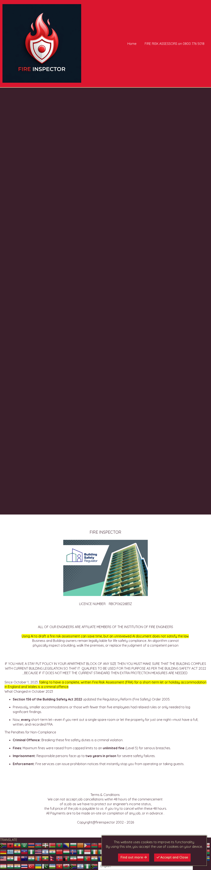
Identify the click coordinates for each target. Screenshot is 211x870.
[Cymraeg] (66, 866)
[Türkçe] (31, 866)
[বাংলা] (59, 845)
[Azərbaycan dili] (38, 845)
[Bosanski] (66, 845)
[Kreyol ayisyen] (24, 852)
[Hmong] (59, 852)
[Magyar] (66, 852)
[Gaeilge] (94, 852)
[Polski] (80, 858)
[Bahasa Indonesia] (87, 852)
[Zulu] (94, 866)
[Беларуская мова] (52, 845)
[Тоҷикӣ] (3, 866)
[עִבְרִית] (45, 852)
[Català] (80, 845)
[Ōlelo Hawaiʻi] (38, 852)
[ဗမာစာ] (45, 858)
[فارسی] (73, 858)
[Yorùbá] (87, 866)
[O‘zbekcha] (52, 866)
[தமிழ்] (10, 866)
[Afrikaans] (3, 845)
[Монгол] (38, 858)
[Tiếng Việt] (59, 866)
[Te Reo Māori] (24, 858)
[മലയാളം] (10, 858)
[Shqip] (10, 845)
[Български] (73, 845)
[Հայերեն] (31, 845)
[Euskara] (45, 845)
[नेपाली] (52, 858)
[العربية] (24, 845)
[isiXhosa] (73, 866)
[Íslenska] (73, 852)
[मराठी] (31, 858)
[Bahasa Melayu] (3, 858)
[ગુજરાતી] (17, 852)
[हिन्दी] (52, 852)
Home (131, 44)
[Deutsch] (3, 852)
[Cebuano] (87, 845)
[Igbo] (80, 852)
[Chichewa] (94, 845)
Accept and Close (173, 857)
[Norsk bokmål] (59, 858)
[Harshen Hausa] (31, 852)
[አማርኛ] (17, 845)
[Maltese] (17, 858)
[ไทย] (24, 866)
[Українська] (38, 866)
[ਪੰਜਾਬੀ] (94, 858)
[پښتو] (66, 858)
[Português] (87, 858)
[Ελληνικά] (10, 852)
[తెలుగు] (17, 866)
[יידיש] (80, 866)
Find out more (132, 857)
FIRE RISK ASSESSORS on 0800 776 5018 (174, 44)
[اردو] (45, 866)
